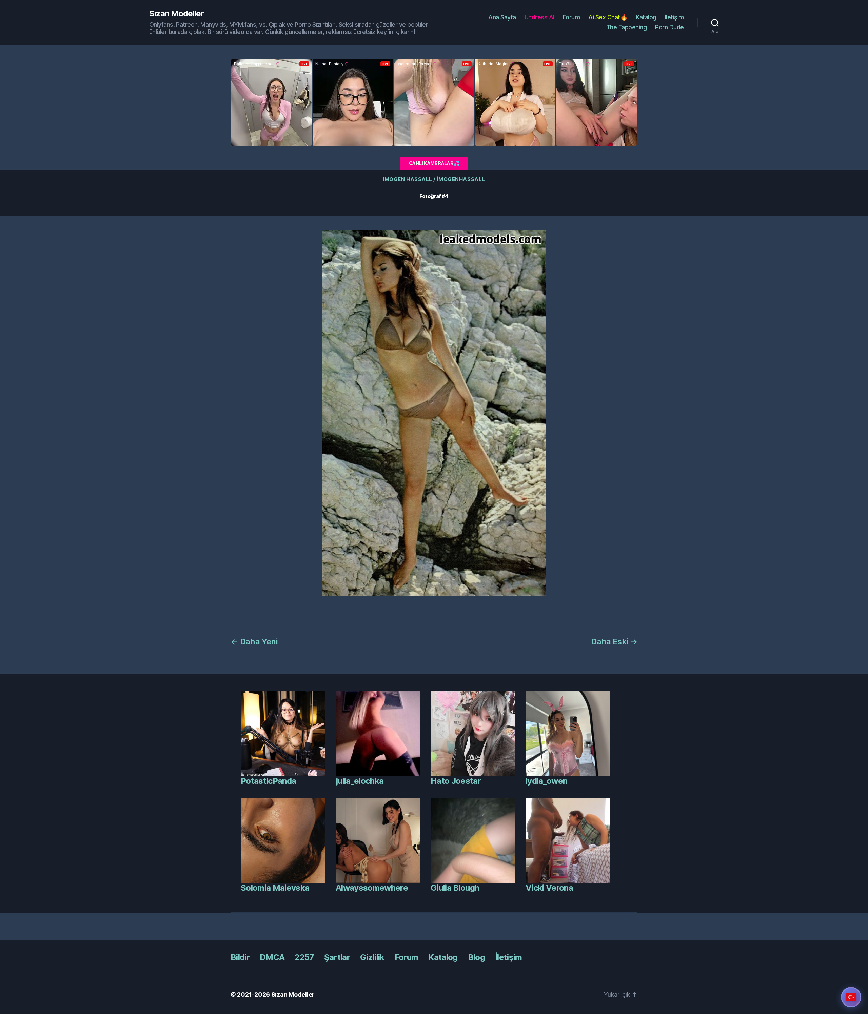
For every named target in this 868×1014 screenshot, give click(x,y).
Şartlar (337, 957)
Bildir (240, 957)
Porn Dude (669, 27)
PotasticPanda (268, 781)
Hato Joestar (456, 781)
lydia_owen (546, 781)
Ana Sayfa (502, 17)
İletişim (674, 17)
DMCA (272, 957)
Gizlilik (372, 957)
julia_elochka (359, 781)
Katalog (646, 17)
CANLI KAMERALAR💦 (434, 163)
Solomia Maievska (275, 888)
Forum (571, 17)
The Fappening (626, 27)
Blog (476, 957)
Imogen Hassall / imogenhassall (434, 179)
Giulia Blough (455, 888)
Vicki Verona (549, 888)
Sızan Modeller (176, 13)
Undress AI (539, 17)
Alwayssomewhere (372, 888)
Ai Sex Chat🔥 (607, 17)
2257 (304, 957)
